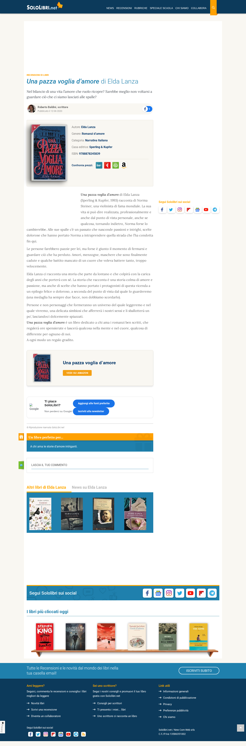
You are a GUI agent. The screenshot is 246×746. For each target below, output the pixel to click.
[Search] (213, 7)
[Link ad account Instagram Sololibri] (45, 734)
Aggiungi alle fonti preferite (94, 403)
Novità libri (37, 703)
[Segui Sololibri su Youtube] (207, 209)
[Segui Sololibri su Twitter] (171, 209)
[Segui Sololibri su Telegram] (215, 209)
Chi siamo (169, 717)
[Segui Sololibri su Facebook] (163, 209)
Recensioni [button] (124, 8)
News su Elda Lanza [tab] (89, 487)
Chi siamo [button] (182, 8)
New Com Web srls (184, 729)
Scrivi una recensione (44, 709)
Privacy (167, 704)
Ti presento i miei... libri (111, 709)
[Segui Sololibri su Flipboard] (189, 209)
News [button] (110, 8)
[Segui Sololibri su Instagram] (180, 209)
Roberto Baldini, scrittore (53, 107)
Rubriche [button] (140, 8)
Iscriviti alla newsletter (91, 411)
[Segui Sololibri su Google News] (198, 209)
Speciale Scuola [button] (161, 8)
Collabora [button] (198, 8)
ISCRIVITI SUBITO (199, 671)
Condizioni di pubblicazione (179, 697)
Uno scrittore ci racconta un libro (117, 716)
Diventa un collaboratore (46, 716)
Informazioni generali (176, 691)
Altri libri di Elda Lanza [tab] (46, 487)
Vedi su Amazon (77, 373)
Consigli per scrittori (109, 703)
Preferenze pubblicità (175, 710)
